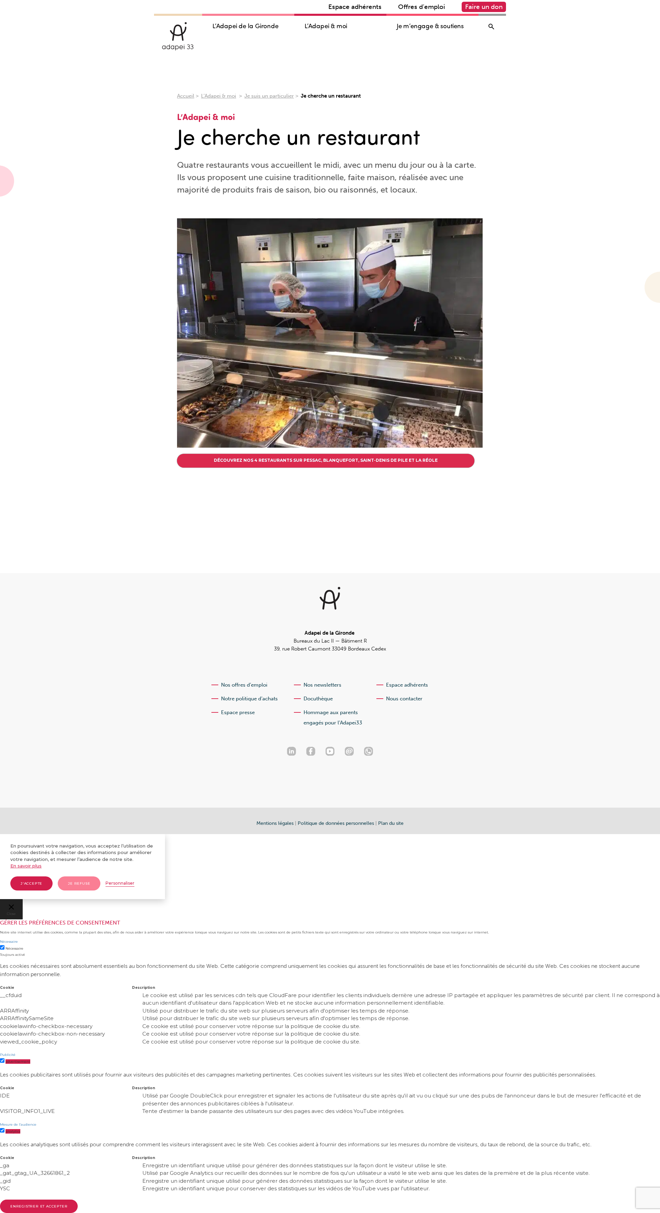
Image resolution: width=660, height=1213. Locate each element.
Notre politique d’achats (249, 699)
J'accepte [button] (31, 883)
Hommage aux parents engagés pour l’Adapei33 (333, 717)
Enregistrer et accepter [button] (38, 1206)
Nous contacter (404, 699)
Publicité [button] (7, 1054)
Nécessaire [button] (9, 941)
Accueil (185, 96)
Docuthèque (318, 699)
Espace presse (238, 712)
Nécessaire (14, 948)
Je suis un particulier (269, 96)
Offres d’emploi (421, 7)
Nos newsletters (322, 685)
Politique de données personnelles (336, 823)
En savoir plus (26, 865)
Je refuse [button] (79, 883)
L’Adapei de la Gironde (245, 26)
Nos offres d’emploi (244, 685)
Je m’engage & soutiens (430, 26)
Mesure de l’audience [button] (18, 1124)
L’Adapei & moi (326, 26)
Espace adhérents (355, 7)
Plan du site (391, 823)
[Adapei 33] (178, 36)
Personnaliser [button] (120, 883)
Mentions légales (275, 823)
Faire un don (484, 7)
